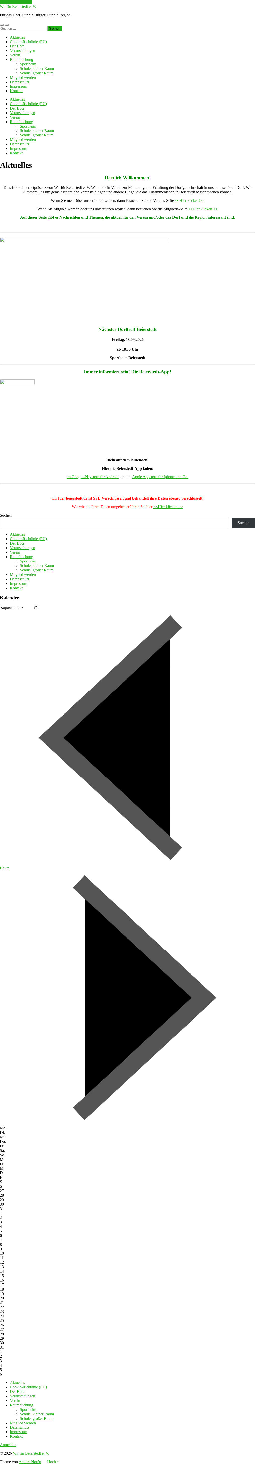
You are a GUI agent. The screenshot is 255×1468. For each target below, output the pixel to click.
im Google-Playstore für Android (93, 477)
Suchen (6, 515)
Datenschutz (19, 82)
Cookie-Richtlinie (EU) (28, 42)
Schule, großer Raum (36, 73)
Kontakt (16, 91)
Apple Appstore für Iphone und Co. (160, 477)
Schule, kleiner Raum (37, 68)
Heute (4, 868)
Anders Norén (30, 1462)
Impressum (18, 86)
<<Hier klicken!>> (189, 200)
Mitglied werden (23, 77)
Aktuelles (17, 37)
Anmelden (8, 1445)
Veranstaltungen (22, 50)
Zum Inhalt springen (16, 2)
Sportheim (28, 64)
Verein (15, 55)
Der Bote (17, 46)
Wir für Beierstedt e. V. (18, 6)
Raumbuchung (21, 59)
